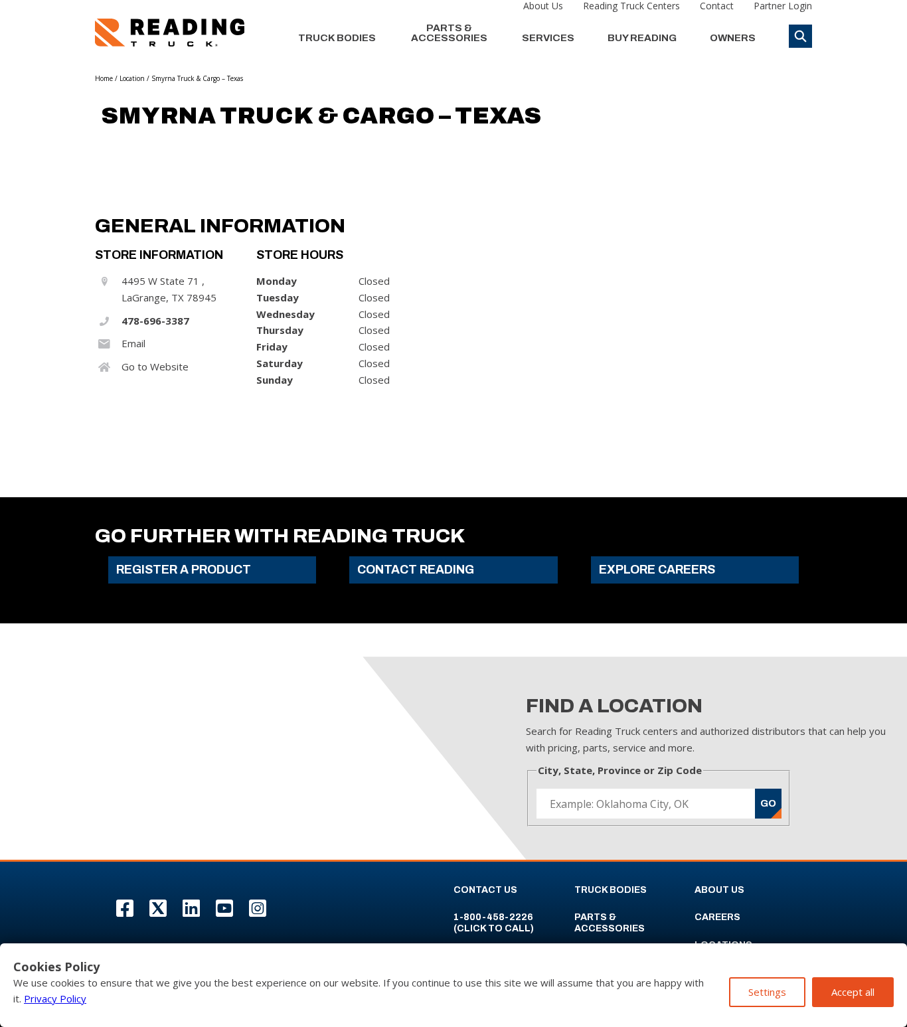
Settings (767, 991)
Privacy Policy (55, 998)
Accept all (852, 991)
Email (133, 343)
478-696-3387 (155, 320)
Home (104, 78)
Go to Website (155, 366)
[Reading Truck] (169, 32)
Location (132, 78)
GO (768, 803)
